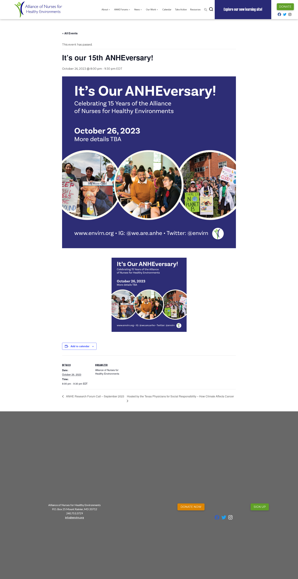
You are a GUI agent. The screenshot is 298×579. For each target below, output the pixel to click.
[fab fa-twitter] (284, 14)
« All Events (70, 33)
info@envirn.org (74, 517)
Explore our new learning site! (243, 9)
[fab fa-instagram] (289, 14)
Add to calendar (80, 346)
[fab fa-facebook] (279, 14)
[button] (205, 9)
